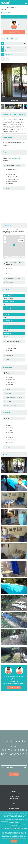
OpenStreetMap (20, 256)
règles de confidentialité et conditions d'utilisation (14, 838)
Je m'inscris (14, 774)
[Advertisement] (14, 207)
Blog (14, 803)
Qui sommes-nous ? (14, 794)
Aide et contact (14, 798)
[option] (9, 106)
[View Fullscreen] (5, 242)
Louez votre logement (14, 796)
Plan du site (14, 801)
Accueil (14, 791)
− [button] (5, 239)
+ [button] (5, 237)
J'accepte (14, 841)
